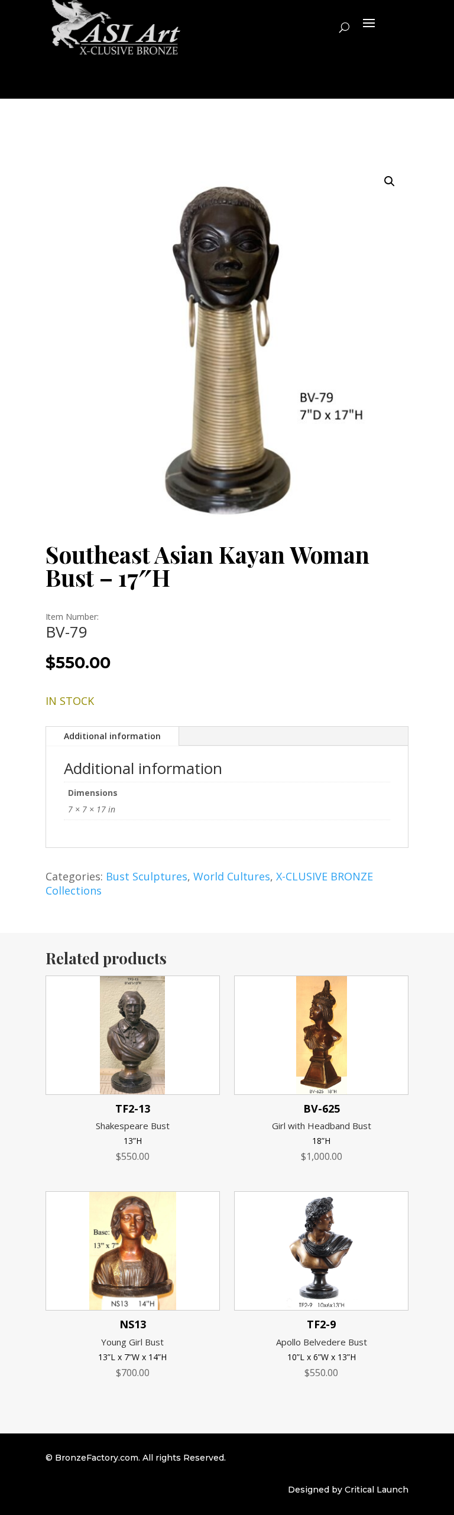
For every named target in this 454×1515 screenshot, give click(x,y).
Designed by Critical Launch (348, 1489)
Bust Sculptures (146, 876)
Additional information (112, 736)
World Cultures (231, 876)
